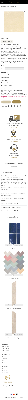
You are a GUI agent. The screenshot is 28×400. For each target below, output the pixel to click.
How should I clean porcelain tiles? (10, 211)
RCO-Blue (14, 248)
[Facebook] (6, 385)
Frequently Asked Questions (18, 96)
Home (2, 6)
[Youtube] (12, 385)
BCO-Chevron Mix (14, 278)
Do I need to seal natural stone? (9, 203)
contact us (5, 97)
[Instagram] (3, 385)
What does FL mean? (6, 172)
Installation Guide (6, 96)
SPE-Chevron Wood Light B (14, 308)
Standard (7, 6)
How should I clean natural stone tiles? (11, 207)
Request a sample (6, 102)
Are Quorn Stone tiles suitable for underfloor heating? (12, 199)
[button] (24, 11)
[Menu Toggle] (2, 2)
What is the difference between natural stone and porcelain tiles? (13, 194)
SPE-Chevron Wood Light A (14, 338)
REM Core (11, 44)
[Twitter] (9, 385)
